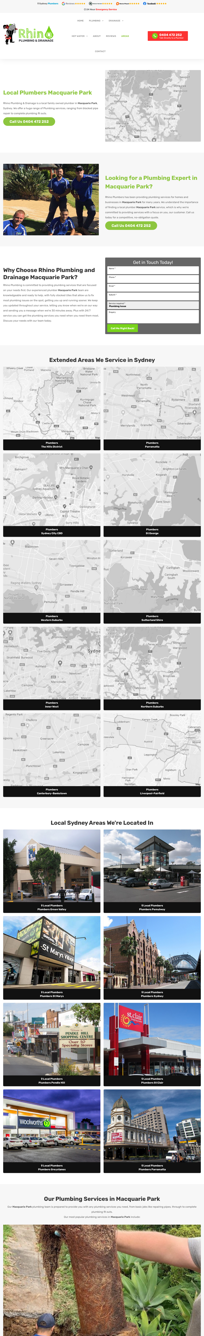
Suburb (113, 295)
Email (112, 286)
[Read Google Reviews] (75, 3)
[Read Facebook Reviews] (155, 3)
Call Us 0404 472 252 (29, 121)
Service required (117, 303)
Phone (112, 277)
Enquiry (112, 312)
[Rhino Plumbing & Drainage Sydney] (34, 33)
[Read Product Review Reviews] (102, 3)
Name (112, 268)
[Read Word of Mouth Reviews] (129, 3)
